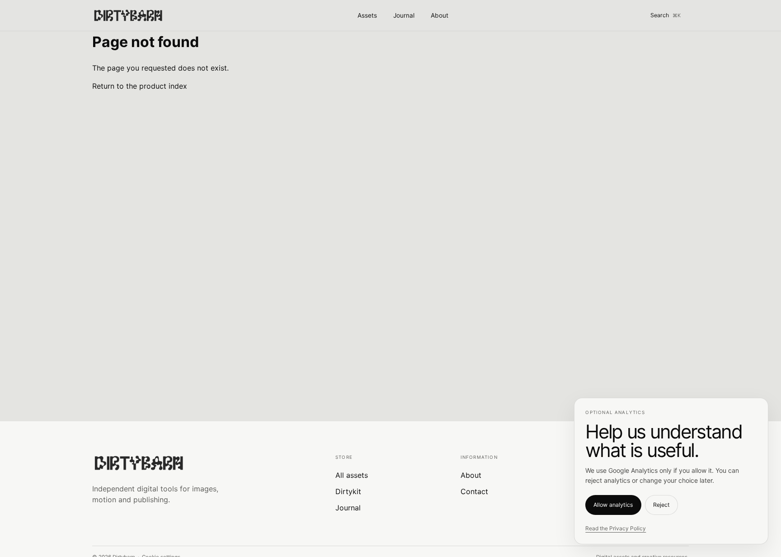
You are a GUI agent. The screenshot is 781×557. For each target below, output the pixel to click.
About (439, 15)
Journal (403, 15)
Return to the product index (139, 85)
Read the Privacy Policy (615, 528)
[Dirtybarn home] (128, 15)
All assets (351, 475)
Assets (367, 15)
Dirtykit (348, 491)
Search (665, 15)
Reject (661, 504)
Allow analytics (613, 504)
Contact (474, 491)
